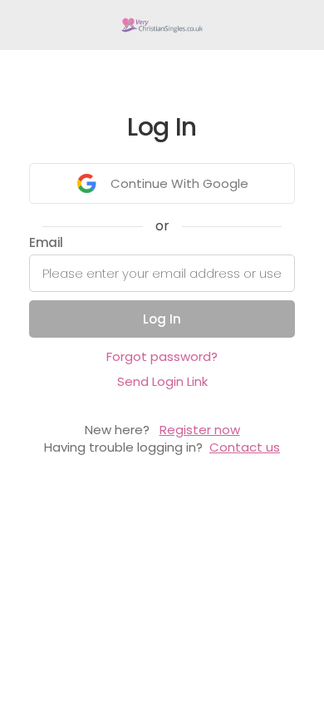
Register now (200, 429)
